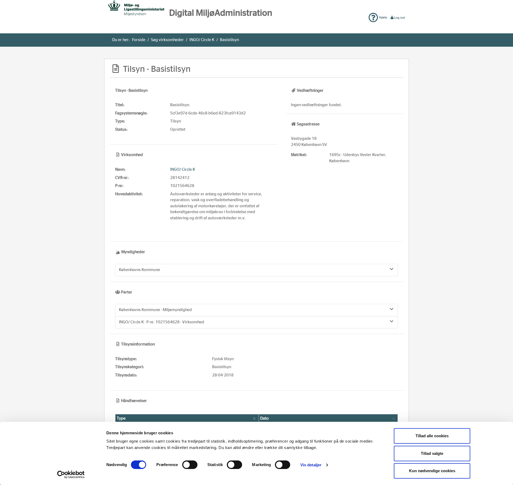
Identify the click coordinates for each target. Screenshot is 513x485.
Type (121, 418)
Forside (138, 40)
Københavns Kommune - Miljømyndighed (155, 310)
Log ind (399, 17)
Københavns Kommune (139, 270)
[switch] (189, 464)
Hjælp (382, 17)
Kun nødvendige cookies (432, 470)
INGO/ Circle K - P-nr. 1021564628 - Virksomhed (161, 322)
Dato (264, 418)
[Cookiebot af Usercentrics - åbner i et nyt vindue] (71, 475)
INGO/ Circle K (201, 40)
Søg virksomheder (167, 40)
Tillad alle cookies (432, 436)
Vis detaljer (310, 465)
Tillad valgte (432, 453)
